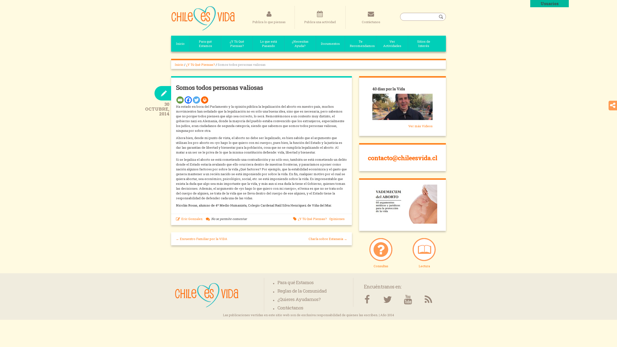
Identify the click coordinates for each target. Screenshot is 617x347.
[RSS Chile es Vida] (428, 299)
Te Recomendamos (362, 43)
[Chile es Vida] (203, 18)
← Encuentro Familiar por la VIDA (201, 239)
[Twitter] (196, 100)
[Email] (180, 100)
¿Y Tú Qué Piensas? (237, 43)
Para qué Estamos (205, 43)
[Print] (204, 100)
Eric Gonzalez (192, 219)
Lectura (424, 266)
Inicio (180, 43)
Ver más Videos (420, 126)
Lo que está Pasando (268, 43)
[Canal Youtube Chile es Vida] (408, 299)
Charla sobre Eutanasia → (327, 239)
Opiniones (337, 219)
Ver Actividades (392, 43)
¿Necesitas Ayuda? (300, 43)
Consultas (381, 266)
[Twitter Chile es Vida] (387, 299)
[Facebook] (188, 100)
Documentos (330, 43)
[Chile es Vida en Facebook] (367, 299)
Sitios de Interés (423, 43)
